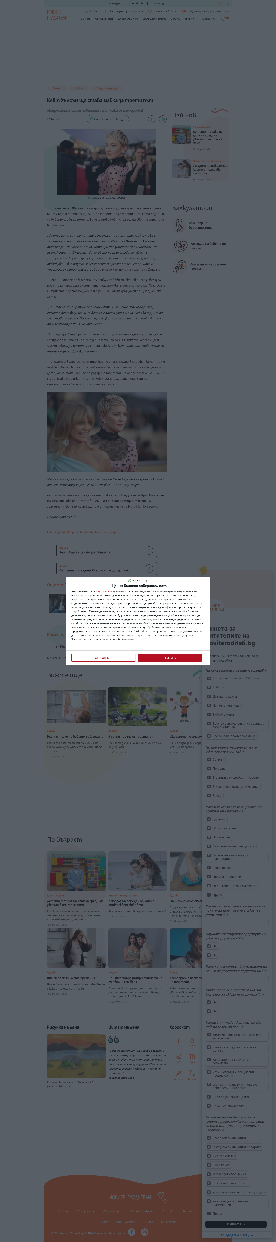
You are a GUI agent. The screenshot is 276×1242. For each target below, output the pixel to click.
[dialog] (138, 621)
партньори (102, 591)
